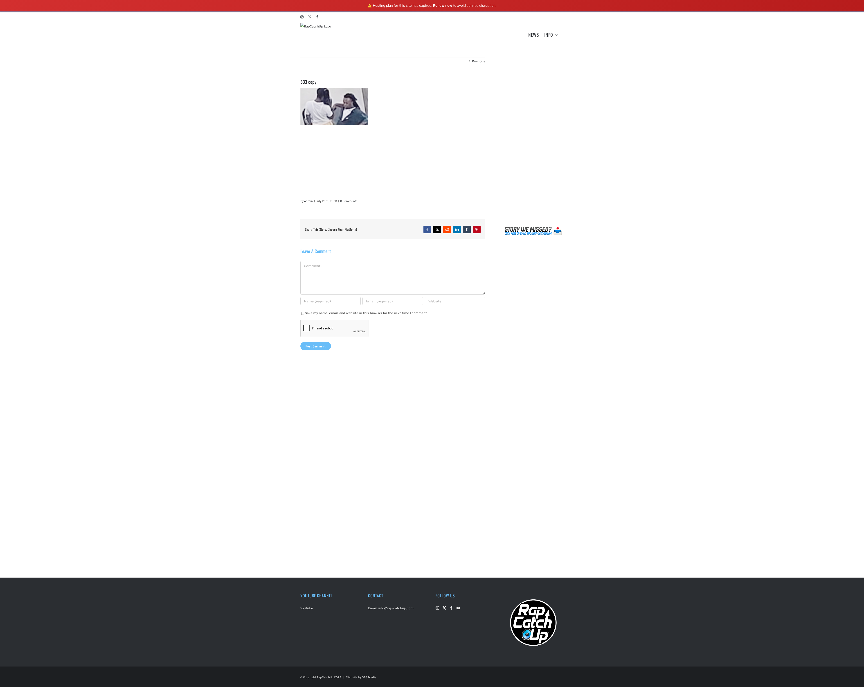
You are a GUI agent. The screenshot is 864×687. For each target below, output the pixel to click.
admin (308, 201)
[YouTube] (458, 608)
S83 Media (369, 677)
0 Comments (349, 201)
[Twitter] (444, 608)
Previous (478, 61)
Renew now (442, 5)
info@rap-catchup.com (396, 608)
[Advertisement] (392, 161)
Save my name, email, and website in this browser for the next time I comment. (366, 313)
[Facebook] (451, 608)
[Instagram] (437, 608)
